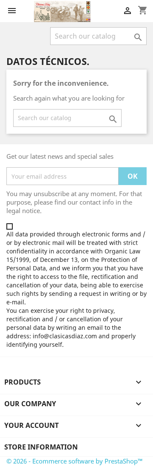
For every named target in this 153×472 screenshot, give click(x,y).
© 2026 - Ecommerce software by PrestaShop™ (74, 461)
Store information (41, 447)
